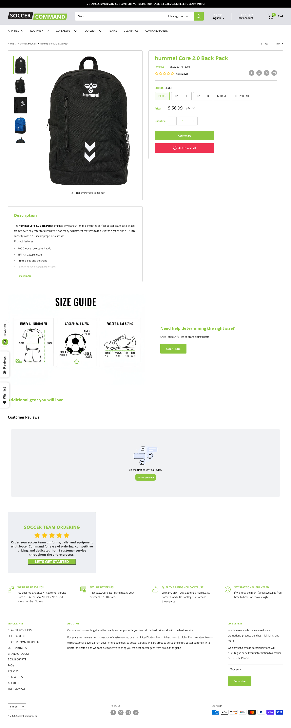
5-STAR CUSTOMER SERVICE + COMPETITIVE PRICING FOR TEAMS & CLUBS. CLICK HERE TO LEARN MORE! (145, 4)
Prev (266, 43)
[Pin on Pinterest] (259, 73)
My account (246, 18)
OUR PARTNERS (17, 648)
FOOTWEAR (90, 31)
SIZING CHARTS (17, 659)
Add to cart (184, 136)
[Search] (199, 16)
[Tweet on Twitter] (266, 73)
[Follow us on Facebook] (113, 712)
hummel (159, 67)
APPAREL (13, 31)
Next (278, 43)
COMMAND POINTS (156, 31)
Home (11, 43)
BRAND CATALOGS (18, 654)
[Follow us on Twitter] (121, 712)
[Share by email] (274, 73)
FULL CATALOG (16, 636)
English (13, 706)
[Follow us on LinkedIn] (136, 712)
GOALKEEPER (64, 31)
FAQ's (11, 665)
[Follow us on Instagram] (128, 712)
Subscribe (239, 681)
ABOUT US (14, 683)
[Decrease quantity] (172, 121)
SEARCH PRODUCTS (20, 630)
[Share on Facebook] (251, 73)
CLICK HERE (173, 349)
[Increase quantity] (193, 121)
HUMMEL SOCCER (27, 43)
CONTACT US (15, 677)
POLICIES (13, 671)
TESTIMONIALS (17, 689)
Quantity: (160, 121)
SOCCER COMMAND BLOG (23, 642)
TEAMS (112, 31)
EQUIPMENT (37, 31)
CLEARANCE (131, 31)
